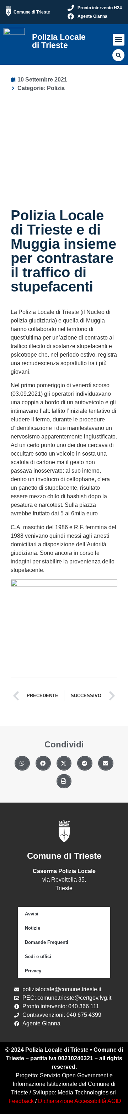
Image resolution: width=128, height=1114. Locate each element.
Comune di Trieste (32, 12)
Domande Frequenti (46, 942)
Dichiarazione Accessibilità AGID (79, 1101)
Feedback (21, 1101)
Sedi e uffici (38, 956)
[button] (118, 40)
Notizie (32, 928)
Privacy (33, 970)
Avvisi (31, 913)
